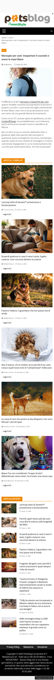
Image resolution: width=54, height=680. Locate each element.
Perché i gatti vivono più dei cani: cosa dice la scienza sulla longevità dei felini (35, 521)
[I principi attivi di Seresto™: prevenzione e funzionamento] (27, 182)
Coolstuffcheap (9, 121)
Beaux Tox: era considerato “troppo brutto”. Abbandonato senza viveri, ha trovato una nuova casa (27, 475)
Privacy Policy (13, 647)
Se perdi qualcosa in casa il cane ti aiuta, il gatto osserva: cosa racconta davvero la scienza (24, 258)
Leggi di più (7, 214)
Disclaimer (42, 647)
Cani (4, 50)
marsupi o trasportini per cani (34, 101)
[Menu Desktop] (4, 31)
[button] (51, 31)
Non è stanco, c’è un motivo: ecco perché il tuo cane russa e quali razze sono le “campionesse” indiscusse (27, 366)
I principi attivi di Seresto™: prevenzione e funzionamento (33, 506)
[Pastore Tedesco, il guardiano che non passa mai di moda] (27, 290)
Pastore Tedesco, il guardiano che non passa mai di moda (35, 551)
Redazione (28, 647)
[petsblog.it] (27, 19)
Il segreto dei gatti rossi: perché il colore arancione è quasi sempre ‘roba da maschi (35, 566)
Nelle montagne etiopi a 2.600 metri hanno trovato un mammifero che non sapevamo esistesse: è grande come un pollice (34, 624)
